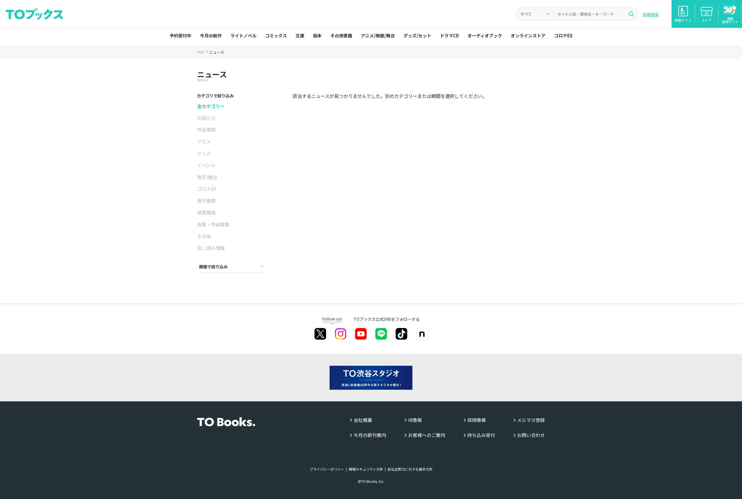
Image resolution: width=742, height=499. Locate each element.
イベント (206, 165)
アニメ (204, 141)
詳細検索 (651, 14)
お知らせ (206, 117)
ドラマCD (449, 35)
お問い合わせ (531, 435)
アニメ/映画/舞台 (378, 35)
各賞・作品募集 (213, 224)
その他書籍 (341, 35)
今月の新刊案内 (370, 435)
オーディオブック (485, 35)
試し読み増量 (211, 247)
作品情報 (206, 129)
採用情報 (476, 420)
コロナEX (563, 35)
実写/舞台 (207, 177)
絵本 (317, 35)
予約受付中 (180, 35)
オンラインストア (528, 35)
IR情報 (415, 420)
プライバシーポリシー (327, 469)
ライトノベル (243, 35)
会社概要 (363, 420)
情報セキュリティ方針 (366, 469)
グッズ (204, 153)
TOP (200, 52)
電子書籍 (206, 200)
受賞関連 (206, 212)
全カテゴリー (211, 106)
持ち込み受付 (481, 435)
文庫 (300, 35)
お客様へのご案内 (426, 435)
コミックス (276, 35)
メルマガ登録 (531, 420)
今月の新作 (211, 35)
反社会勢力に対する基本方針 (410, 469)
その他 (204, 236)
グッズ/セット (417, 35)
